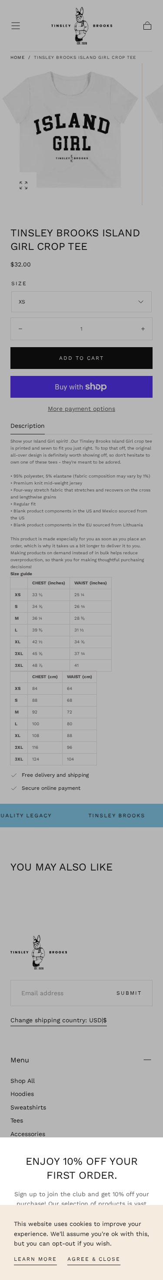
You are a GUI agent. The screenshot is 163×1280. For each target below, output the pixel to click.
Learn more (35, 1259)
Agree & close (93, 1259)
